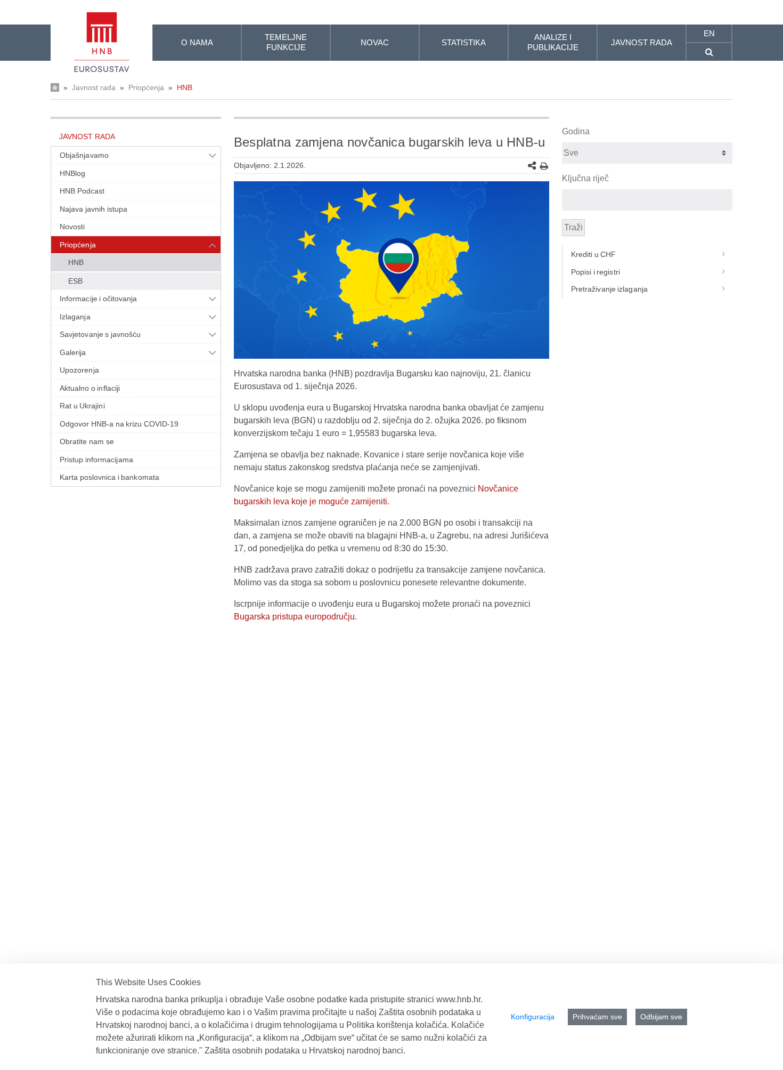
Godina (576, 131)
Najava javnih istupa (93, 209)
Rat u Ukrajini (82, 405)
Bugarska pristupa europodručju (294, 616)
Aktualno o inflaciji (90, 388)
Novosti (72, 226)
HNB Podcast (82, 191)
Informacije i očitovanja (98, 298)
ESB (75, 281)
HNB (184, 87)
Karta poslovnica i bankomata (109, 477)
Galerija (73, 352)
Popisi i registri (595, 272)
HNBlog (72, 173)
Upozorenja (79, 370)
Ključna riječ (585, 178)
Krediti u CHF (593, 254)
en (709, 33)
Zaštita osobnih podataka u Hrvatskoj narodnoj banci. (305, 1050)
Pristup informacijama (96, 459)
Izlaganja (75, 316)
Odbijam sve (661, 1016)
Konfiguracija (532, 1016)
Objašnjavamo (84, 155)
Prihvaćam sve (597, 1016)
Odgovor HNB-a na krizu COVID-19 (119, 424)
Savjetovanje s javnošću (100, 334)
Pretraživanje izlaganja (609, 289)
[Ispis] (544, 166)
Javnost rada (94, 87)
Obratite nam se (87, 441)
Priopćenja (146, 87)
